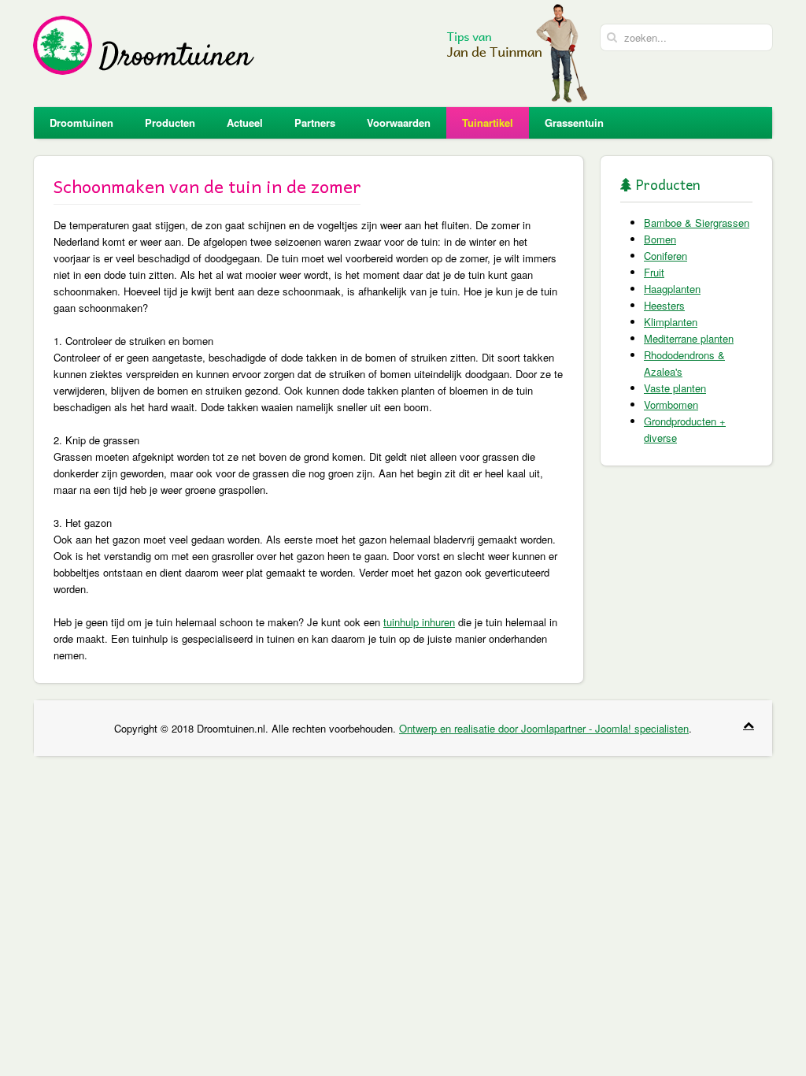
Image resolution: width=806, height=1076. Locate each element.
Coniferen (665, 255)
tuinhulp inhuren (419, 621)
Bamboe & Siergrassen (696, 222)
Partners (314, 122)
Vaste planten (675, 387)
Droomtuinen (81, 122)
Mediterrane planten (689, 338)
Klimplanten (670, 321)
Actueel (245, 122)
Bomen (660, 239)
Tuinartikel (487, 122)
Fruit (654, 272)
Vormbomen (671, 404)
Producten (170, 122)
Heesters (664, 305)
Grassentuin (574, 122)
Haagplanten (672, 288)
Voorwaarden (399, 122)
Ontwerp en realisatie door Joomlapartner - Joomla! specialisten (544, 728)
